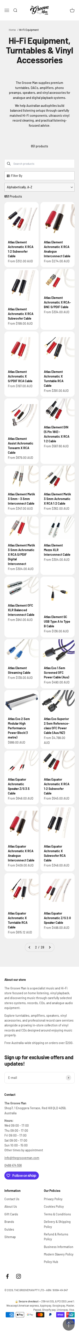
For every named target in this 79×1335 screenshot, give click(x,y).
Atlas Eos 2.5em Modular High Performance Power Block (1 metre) (19, 728)
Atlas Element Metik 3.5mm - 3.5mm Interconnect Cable (21, 498)
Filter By (16, 176)
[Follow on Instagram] (19, 1276)
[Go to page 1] (29, 947)
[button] (39, 187)
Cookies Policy (54, 1206)
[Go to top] (69, 1325)
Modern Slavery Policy (59, 1254)
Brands (9, 1222)
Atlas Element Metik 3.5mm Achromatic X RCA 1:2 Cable (57, 498)
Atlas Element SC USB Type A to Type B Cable (57, 621)
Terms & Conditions (57, 1214)
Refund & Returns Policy (56, 1236)
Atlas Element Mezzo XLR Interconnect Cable (57, 549)
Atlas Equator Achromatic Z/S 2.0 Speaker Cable (57, 917)
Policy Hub (51, 1262)
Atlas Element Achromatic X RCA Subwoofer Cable (20, 313)
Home (12, 29)
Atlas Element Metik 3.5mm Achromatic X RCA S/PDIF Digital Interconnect (21, 554)
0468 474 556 (13, 1165)
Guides (9, 1229)
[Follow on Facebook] (7, 1276)
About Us (10, 1206)
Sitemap (10, 1237)
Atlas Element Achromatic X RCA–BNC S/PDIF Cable (57, 302)
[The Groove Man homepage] (39, 10)
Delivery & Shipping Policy (57, 1224)
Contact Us (11, 1199)
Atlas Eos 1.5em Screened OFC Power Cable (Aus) (56, 672)
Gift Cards (11, 1214)
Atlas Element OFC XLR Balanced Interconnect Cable (21, 610)
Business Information (58, 1247)
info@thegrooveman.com (21, 1158)
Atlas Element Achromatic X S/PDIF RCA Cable (20, 376)
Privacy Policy (53, 1199)
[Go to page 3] (49, 947)
